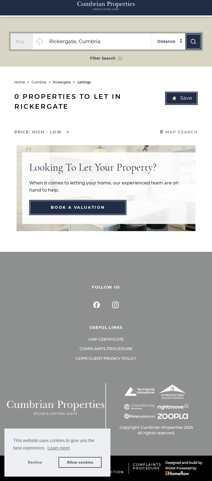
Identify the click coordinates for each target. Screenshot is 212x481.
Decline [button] (35, 462)
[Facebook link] (96, 305)
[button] (181, 98)
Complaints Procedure (106, 348)
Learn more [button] (58, 448)
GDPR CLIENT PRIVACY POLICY (106, 358)
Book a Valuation (78, 207)
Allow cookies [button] (80, 462)
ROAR (170, 468)
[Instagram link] (115, 305)
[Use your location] (39, 41)
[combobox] (98, 41)
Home (19, 82)
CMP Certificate (106, 339)
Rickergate (62, 82)
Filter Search (103, 58)
